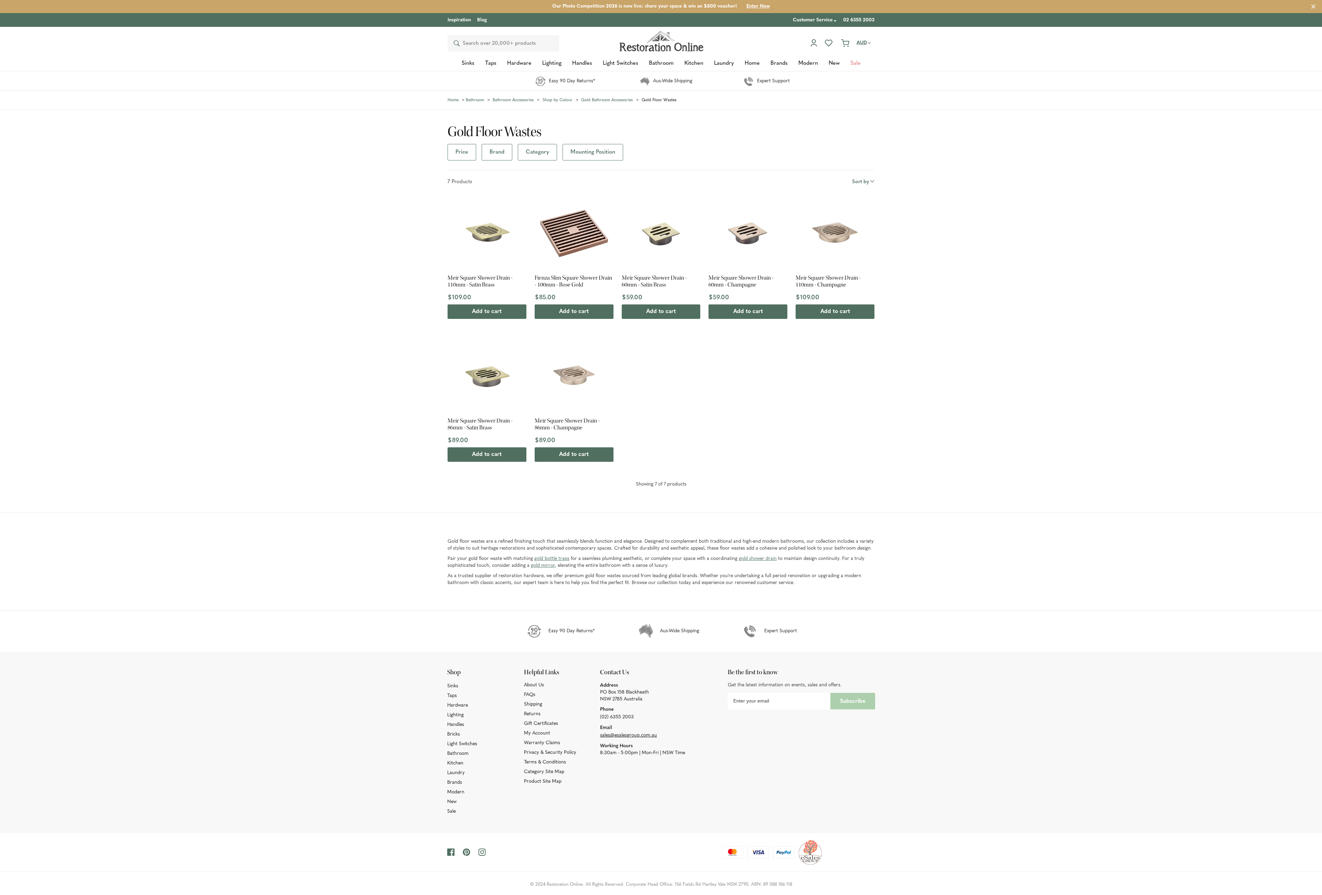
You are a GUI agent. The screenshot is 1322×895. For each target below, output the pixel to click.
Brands (454, 782)
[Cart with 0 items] (845, 43)
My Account (537, 733)
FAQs (529, 694)
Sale (451, 811)
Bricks (453, 734)
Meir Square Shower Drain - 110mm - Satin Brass (480, 281)
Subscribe (852, 701)
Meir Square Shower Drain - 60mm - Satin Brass (654, 281)
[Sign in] (813, 43)
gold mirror (543, 565)
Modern (455, 792)
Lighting (455, 715)
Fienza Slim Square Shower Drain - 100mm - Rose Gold (573, 281)
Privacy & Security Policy (550, 752)
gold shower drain (758, 558)
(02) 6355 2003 (617, 717)
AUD (862, 42)
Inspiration (459, 20)
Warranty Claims (542, 743)
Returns (532, 714)
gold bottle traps (551, 558)
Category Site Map (544, 771)
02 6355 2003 (858, 20)
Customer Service (813, 20)
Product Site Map (543, 781)
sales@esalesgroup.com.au (628, 735)
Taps (452, 695)
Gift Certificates (541, 723)
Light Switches (462, 744)
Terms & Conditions (545, 762)
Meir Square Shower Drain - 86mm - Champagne (567, 424)
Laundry (456, 773)
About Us (534, 685)
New (452, 801)
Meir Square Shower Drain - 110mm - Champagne (828, 281)
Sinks (452, 686)
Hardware (457, 705)
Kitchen (455, 763)
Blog (482, 20)
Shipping (533, 704)
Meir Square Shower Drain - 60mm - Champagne (741, 281)
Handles (455, 724)
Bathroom (458, 753)
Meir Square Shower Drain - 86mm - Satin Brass (480, 424)
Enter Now (758, 6)
